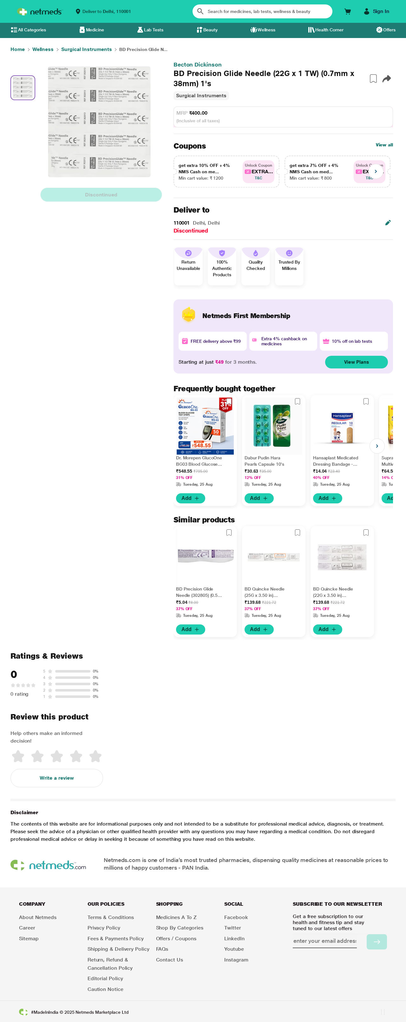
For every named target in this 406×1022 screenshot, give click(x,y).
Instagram (236, 960)
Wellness (266, 29)
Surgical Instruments (201, 96)
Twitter (232, 928)
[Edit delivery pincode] (388, 223)
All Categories (32, 29)
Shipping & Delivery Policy (118, 949)
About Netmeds (37, 917)
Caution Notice (105, 989)
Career (27, 928)
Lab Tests (153, 29)
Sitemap (28, 939)
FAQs (162, 949)
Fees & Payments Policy (116, 939)
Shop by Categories (180, 928)
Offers (389, 29)
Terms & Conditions (111, 917)
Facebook (236, 917)
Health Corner (329, 29)
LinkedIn (234, 939)
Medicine (95, 29)
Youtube (234, 949)
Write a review (57, 778)
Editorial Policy (105, 978)
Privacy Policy (104, 928)
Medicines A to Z (176, 917)
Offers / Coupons (176, 939)
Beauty (210, 29)
